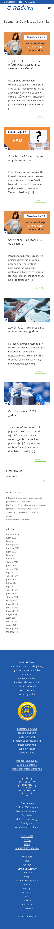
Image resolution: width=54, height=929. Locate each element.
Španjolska (27, 908)
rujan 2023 (11, 551)
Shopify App (27, 823)
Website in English (27, 916)
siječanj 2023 (12, 562)
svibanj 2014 (12, 628)
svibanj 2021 (12, 590)
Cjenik (27, 843)
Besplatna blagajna (27, 728)
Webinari (27, 856)
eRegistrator (27, 815)
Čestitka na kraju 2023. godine (18, 520)
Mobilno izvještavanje (27, 819)
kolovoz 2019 (12, 607)
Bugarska (27, 904)
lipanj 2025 (11, 541)
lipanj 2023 (11, 555)
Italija (27, 884)
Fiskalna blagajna (27, 732)
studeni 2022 (12, 569)
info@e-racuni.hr (28, 2)
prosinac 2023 (12, 548)
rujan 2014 (11, 618)
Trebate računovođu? (27, 760)
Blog (27, 860)
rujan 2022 (11, 572)
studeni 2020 (12, 597)
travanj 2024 (12, 544)
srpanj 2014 (11, 625)
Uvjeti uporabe (27, 694)
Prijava (27, 839)
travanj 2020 (12, 604)
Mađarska (27, 892)
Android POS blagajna (27, 807)
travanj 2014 (12, 631)
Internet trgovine (27, 744)
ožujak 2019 (11, 614)
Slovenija (27, 872)
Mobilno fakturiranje (27, 811)
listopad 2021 (12, 583)
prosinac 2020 (12, 593)
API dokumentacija (27, 764)
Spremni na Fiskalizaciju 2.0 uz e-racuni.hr (23, 509)
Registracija (27, 835)
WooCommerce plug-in (27, 827)
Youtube (27, 864)
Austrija (27, 888)
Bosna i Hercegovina (27, 880)
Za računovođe (27, 736)
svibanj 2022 (12, 576)
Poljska (27, 900)
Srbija (27, 876)
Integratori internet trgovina (27, 768)
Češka (27, 896)
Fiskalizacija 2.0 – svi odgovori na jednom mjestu (25, 505)
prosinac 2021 (12, 579)
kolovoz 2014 (12, 621)
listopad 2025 (12, 534)
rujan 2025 (11, 537)
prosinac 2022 (12, 565)
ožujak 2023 (11, 558)
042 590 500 (10, 2)
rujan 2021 (11, 586)
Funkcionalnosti (27, 752)
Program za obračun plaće (27, 740)
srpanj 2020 (11, 600)
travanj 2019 (12, 611)
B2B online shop (27, 748)
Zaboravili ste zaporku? (27, 847)
